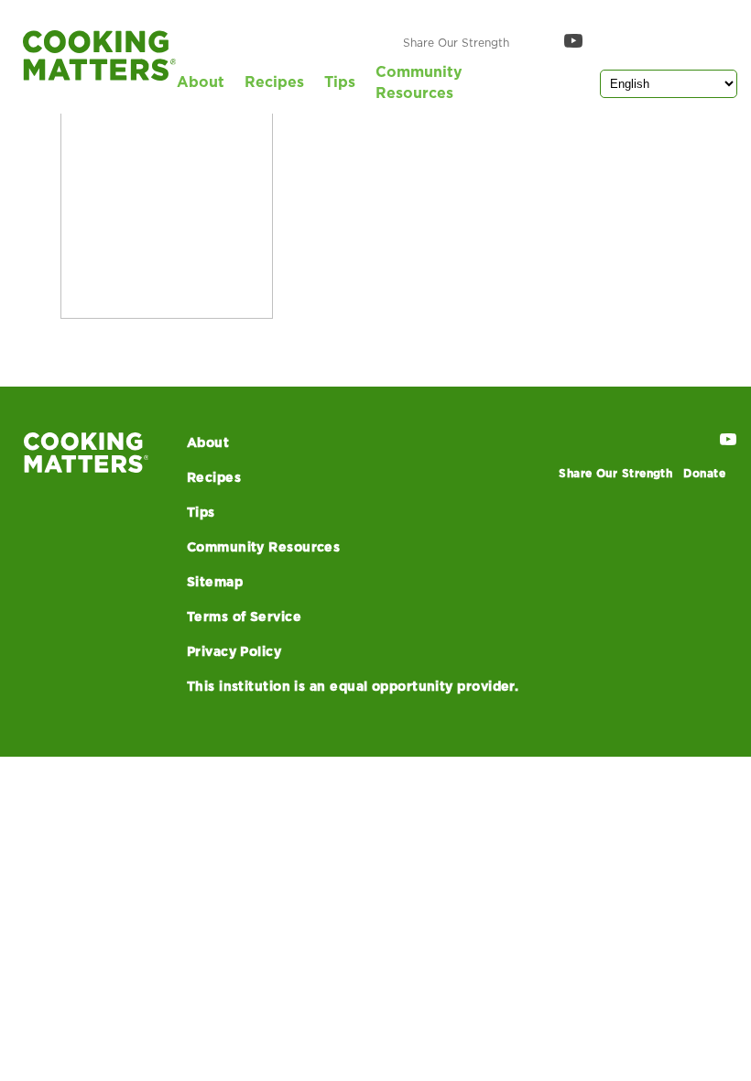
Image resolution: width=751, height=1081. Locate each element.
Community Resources (419, 82)
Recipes (274, 82)
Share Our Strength (456, 43)
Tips (339, 82)
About (200, 82)
